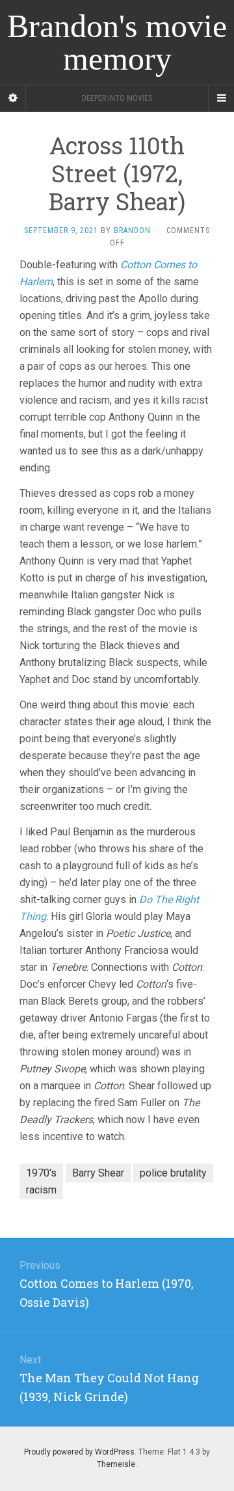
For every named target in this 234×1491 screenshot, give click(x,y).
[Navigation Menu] (221, 98)
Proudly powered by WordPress (79, 1451)
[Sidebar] (13, 98)
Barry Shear (98, 1173)
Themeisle (116, 1464)
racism (41, 1190)
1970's (41, 1173)
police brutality (173, 1173)
